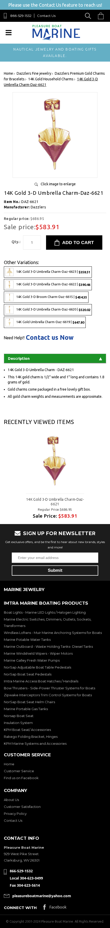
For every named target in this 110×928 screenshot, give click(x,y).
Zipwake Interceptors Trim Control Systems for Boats (48, 695)
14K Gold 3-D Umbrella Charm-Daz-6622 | (53, 284)
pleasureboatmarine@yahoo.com (41, 895)
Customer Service (19, 771)
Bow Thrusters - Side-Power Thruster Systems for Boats (49, 688)
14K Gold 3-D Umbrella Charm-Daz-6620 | (53, 309)
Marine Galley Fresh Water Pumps (32, 660)
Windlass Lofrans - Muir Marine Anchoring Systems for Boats (53, 633)
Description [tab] (19, 358)
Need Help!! (14, 338)
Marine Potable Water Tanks (27, 639)
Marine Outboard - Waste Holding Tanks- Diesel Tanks (48, 646)
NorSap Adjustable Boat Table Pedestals (37, 667)
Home (9, 764)
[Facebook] (55, 908)
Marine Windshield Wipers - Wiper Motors (38, 653)
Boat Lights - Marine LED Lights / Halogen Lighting (45, 612)
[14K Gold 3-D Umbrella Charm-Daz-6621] (55, 172)
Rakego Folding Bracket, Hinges (31, 736)
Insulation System (18, 723)
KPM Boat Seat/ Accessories (27, 730)
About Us (11, 800)
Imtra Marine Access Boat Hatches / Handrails (41, 681)
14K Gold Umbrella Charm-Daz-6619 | (50, 322)
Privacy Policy (15, 813)
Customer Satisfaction (22, 807)
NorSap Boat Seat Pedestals (27, 674)
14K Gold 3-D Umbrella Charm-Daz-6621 (55, 501)
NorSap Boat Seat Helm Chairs (29, 702)
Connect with (20, 907)
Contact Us (46, 16)
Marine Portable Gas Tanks (26, 709)
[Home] (56, 38)
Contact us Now (50, 337)
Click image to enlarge (58, 184)
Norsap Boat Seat (19, 716)
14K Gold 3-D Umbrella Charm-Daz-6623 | (53, 272)
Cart (102, 15)
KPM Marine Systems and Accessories (35, 743)
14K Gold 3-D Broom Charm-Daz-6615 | (51, 297)
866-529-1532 (20, 16)
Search (89, 15)
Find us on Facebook (21, 778)
